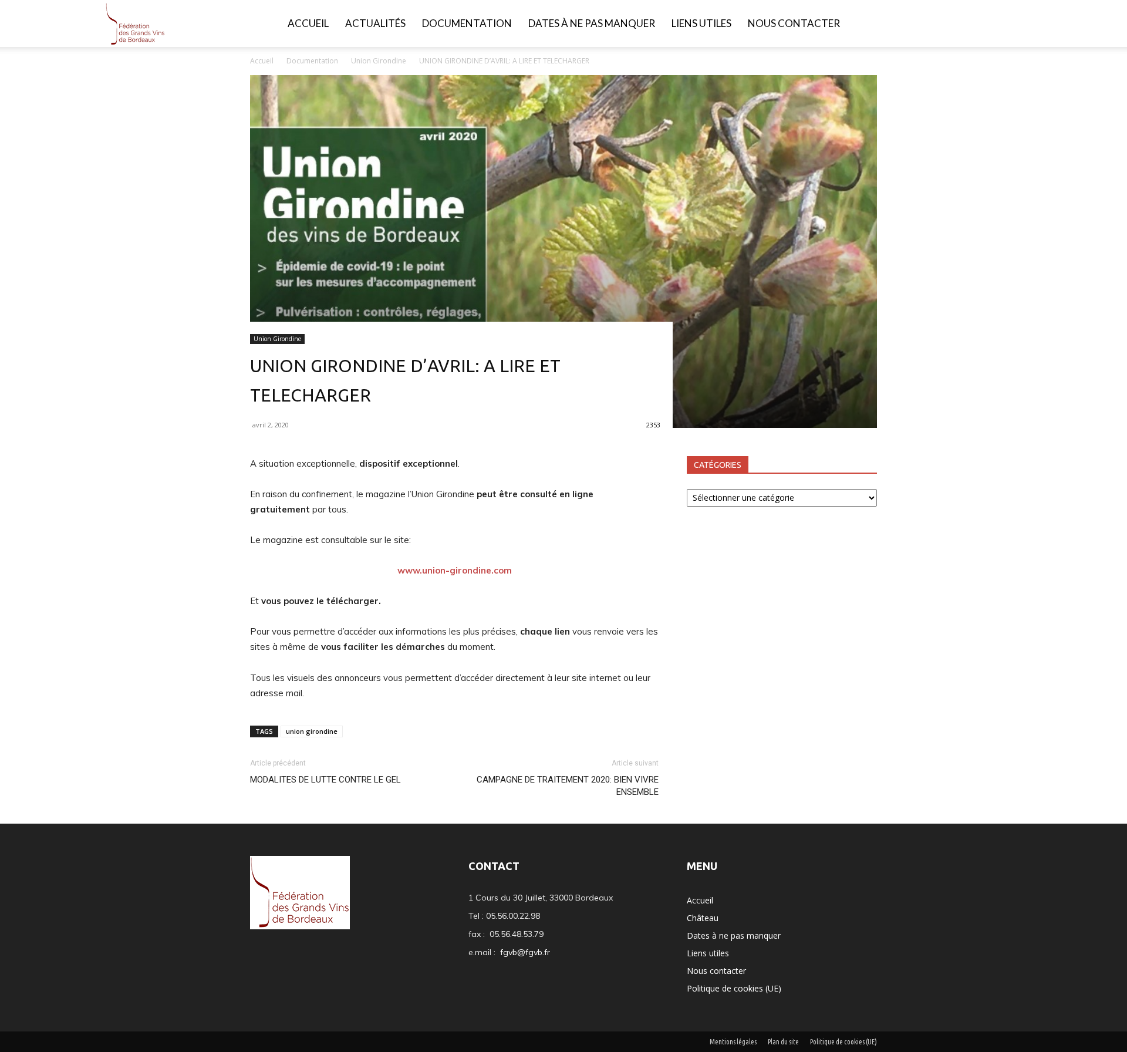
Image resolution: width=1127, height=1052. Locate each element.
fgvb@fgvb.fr (525, 952)
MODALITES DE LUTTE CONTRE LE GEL (325, 779)
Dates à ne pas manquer (591, 23)
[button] (1019, 24)
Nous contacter (794, 23)
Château (702, 917)
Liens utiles (701, 23)
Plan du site (783, 1042)
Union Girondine (378, 61)
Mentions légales (733, 1042)
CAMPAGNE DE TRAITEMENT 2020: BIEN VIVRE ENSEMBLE (568, 785)
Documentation (467, 23)
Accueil (308, 23)
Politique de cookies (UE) (734, 988)
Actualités (375, 23)
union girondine (312, 731)
